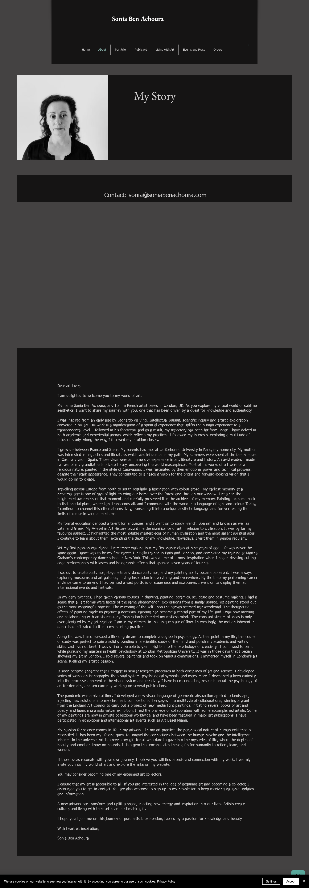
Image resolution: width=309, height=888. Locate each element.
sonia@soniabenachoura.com (167, 195)
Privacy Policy (166, 881)
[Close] (303, 881)
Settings (271, 881)
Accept (290, 881)
